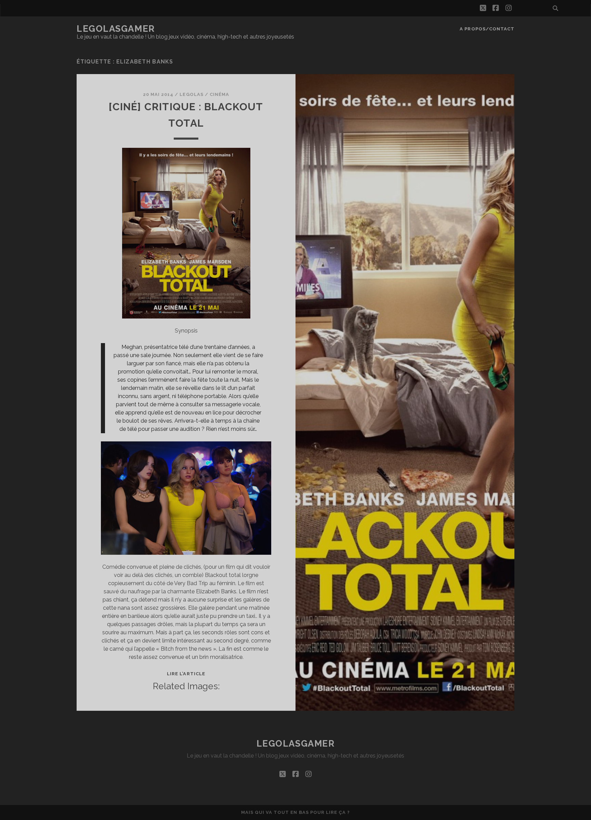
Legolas (191, 94)
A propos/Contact (487, 28)
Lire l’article (186, 673)
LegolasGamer (116, 29)
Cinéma (219, 94)
